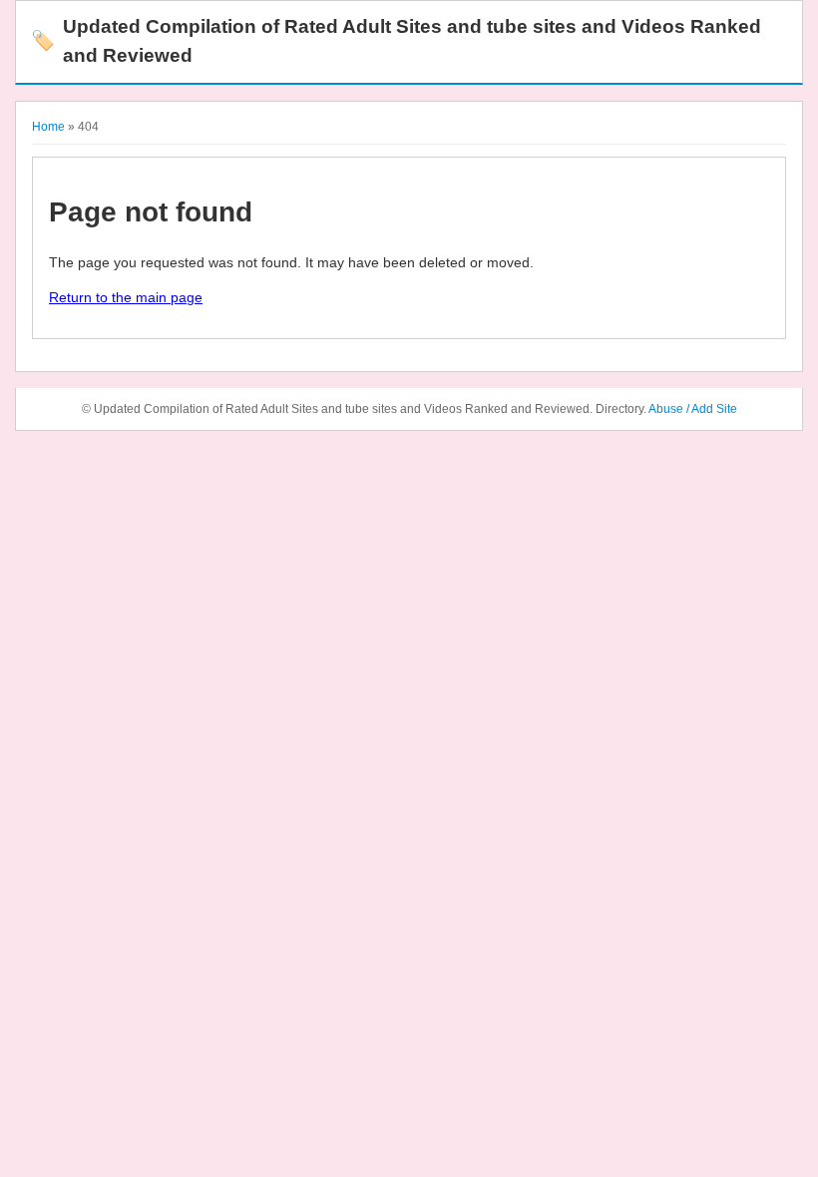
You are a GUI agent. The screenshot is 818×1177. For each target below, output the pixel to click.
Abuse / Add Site (692, 409)
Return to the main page (126, 297)
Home (48, 127)
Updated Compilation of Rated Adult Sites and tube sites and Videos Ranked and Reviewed (396, 41)
